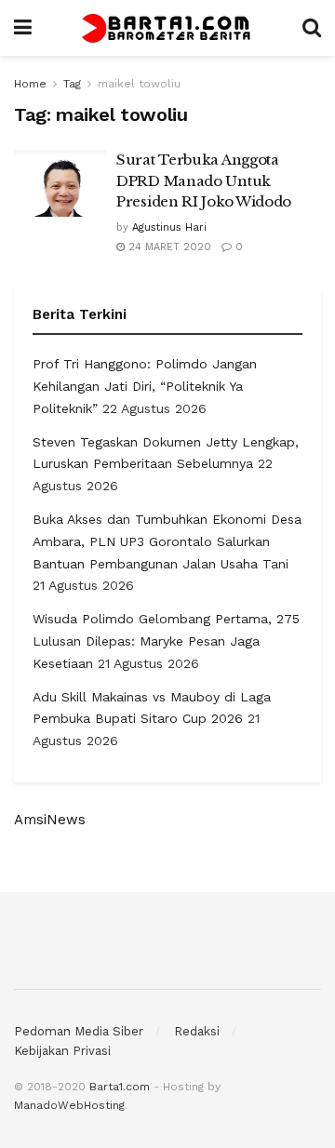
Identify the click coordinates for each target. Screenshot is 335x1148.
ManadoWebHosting (69, 1105)
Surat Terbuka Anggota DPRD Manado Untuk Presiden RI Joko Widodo (203, 180)
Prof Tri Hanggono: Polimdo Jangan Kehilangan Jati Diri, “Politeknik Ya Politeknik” (145, 386)
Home (30, 83)
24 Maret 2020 (168, 247)
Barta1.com (119, 1086)
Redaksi (197, 1031)
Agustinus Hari (169, 227)
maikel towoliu (139, 83)
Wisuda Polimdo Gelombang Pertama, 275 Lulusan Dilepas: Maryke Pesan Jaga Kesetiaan (166, 641)
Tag (72, 83)
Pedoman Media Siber (78, 1031)
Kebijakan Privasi (62, 1051)
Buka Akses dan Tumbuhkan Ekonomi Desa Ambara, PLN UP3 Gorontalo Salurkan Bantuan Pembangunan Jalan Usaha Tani (167, 541)
